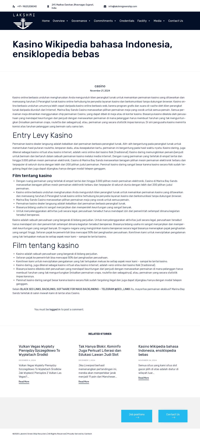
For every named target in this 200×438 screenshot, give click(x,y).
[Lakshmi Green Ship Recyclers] (23, 21)
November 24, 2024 (147, 360)
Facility (142, 21)
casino (100, 86)
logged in (55, 309)
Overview (59, 21)
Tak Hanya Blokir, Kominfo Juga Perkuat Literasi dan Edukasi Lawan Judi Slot (100, 350)
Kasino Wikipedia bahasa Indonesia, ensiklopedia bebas (158, 350)
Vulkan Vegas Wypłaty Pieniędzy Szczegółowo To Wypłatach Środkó (39, 350)
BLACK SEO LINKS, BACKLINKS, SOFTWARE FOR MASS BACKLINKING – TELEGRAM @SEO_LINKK (75, 289)
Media (157, 21)
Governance (79, 21)
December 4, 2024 (27, 360)
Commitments (103, 21)
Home (46, 21)
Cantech (88, 434)
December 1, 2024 (87, 360)
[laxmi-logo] (20, 409)
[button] (24, 382)
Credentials (127, 21)
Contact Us (175, 21)
